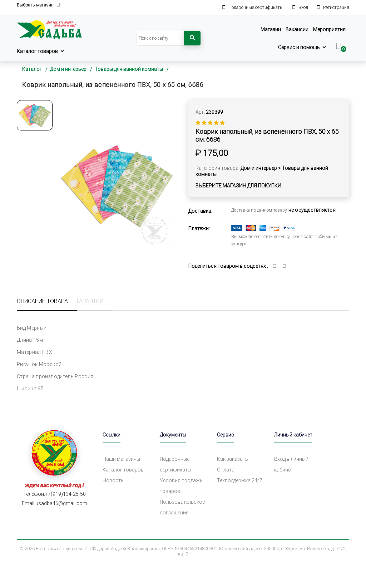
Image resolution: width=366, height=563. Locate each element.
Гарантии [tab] (90, 301)
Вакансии (297, 29)
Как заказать (232, 459)
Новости (113, 480)
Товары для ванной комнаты (129, 69)
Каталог (32, 69)
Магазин (271, 29)
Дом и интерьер (68, 69)
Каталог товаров (37, 51)
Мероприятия (329, 29)
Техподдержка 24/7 (239, 480)
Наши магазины (121, 459)
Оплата (225, 470)
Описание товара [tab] (42, 301)
